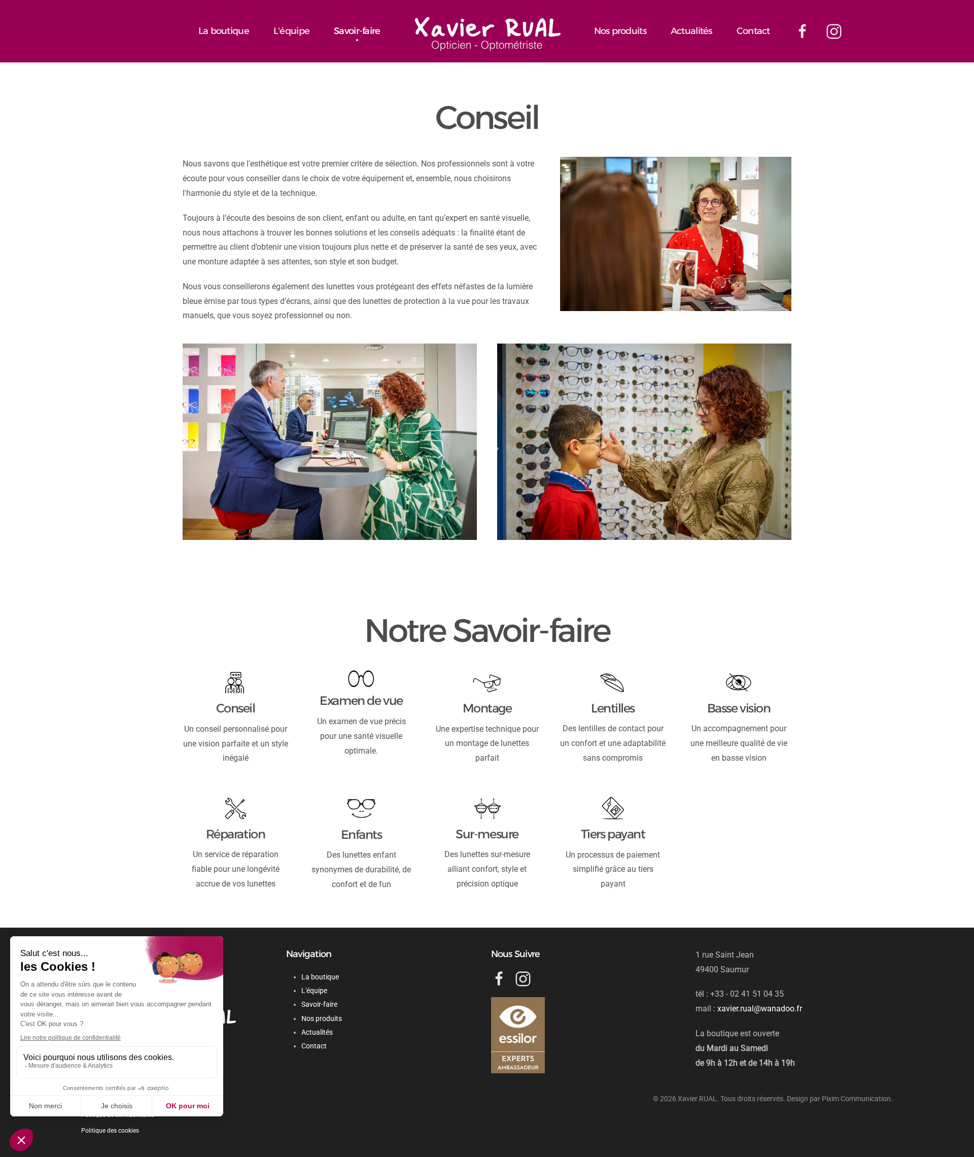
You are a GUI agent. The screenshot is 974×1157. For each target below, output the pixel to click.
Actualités (691, 31)
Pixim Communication (856, 1099)
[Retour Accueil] (487, 32)
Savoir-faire (357, 31)
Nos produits (620, 31)
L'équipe (291, 31)
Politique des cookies (110, 1130)
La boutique (223, 31)
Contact (753, 31)
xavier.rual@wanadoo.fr (759, 1008)
